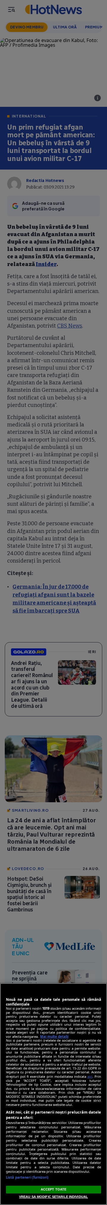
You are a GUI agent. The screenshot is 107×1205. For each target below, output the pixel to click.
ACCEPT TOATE (53, 1189)
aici (89, 1076)
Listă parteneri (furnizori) (27, 1177)
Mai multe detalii (54, 1036)
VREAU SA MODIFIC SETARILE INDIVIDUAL (53, 1196)
